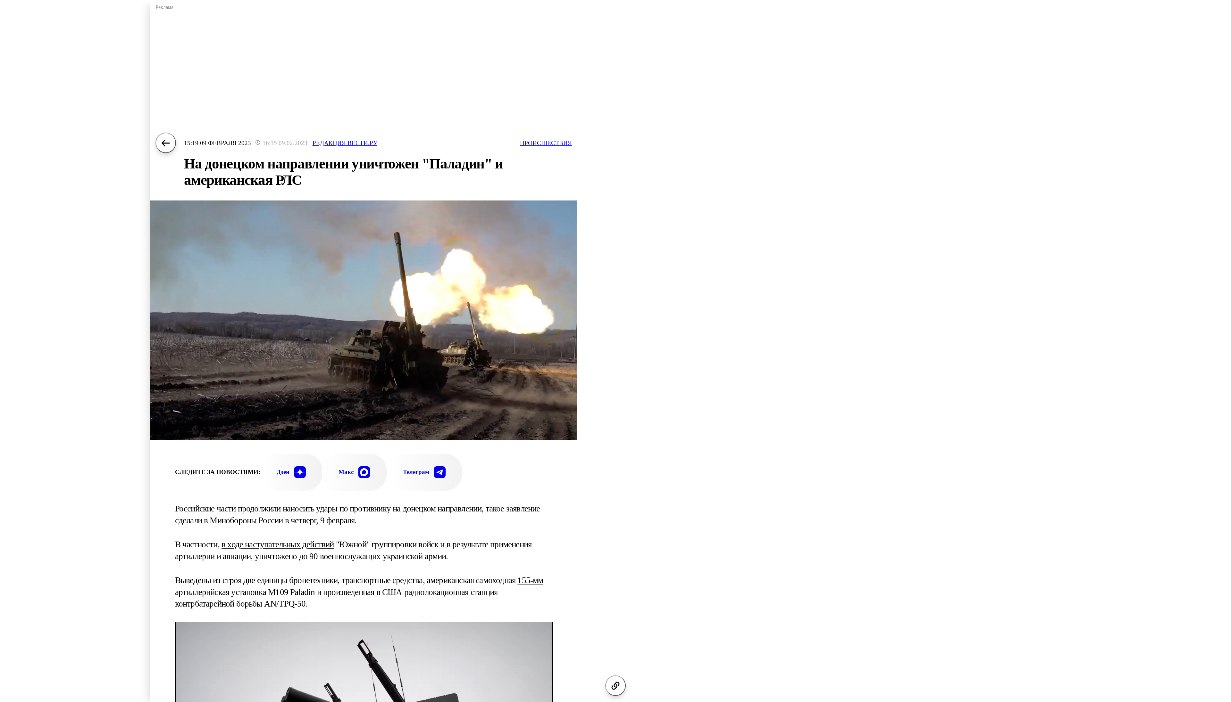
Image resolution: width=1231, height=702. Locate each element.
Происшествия (546, 143)
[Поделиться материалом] (615, 685)
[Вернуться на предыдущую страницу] (165, 143)
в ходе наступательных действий (278, 544)
